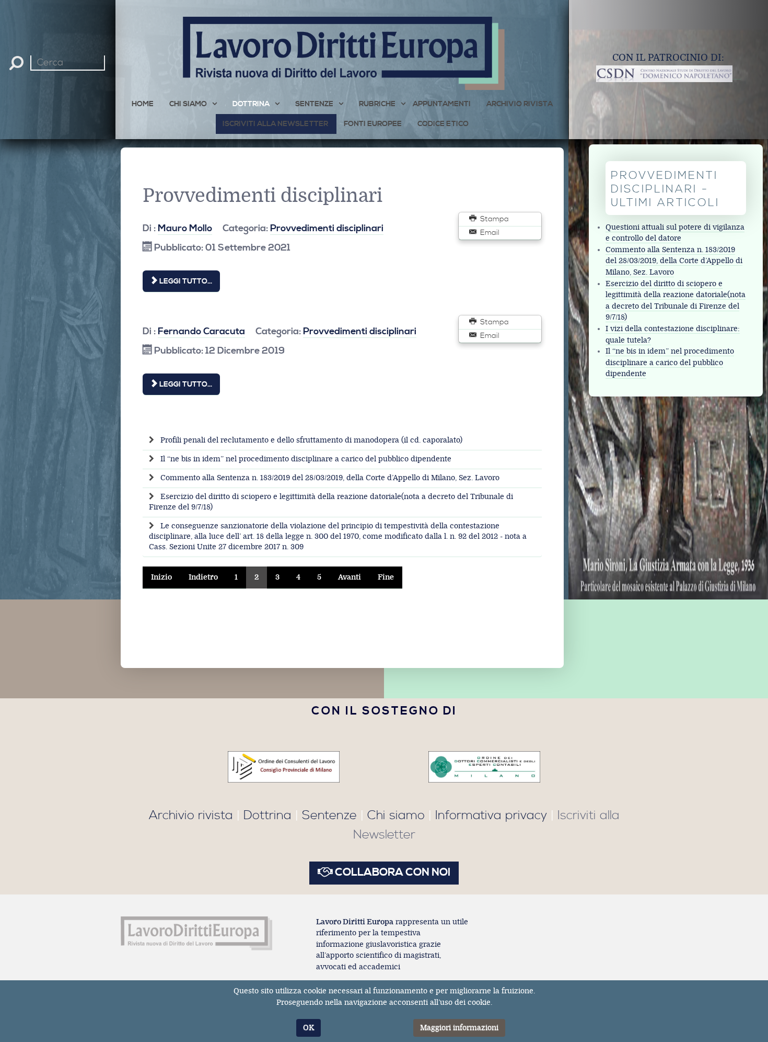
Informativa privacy (491, 815)
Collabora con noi (391, 872)
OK (308, 1027)
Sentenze (329, 815)
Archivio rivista (191, 815)
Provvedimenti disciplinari (326, 228)
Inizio (161, 577)
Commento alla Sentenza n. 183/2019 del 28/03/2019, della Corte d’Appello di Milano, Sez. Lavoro (328, 477)
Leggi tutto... (185, 281)
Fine (386, 577)
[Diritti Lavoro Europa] (197, 932)
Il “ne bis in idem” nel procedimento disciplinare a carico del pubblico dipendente (304, 459)
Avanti (349, 577)
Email (488, 232)
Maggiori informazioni (459, 1027)
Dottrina (267, 815)
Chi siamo (396, 815)
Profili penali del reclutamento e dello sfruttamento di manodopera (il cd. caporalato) (310, 440)
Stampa (493, 219)
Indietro (203, 577)
